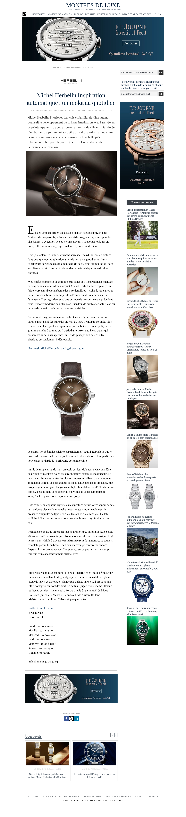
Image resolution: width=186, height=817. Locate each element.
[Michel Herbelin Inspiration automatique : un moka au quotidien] (71, 359)
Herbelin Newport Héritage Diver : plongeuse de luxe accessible (95, 775)
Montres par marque (72, 68)
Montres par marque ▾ (60, 14)
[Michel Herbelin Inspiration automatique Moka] (71, 152)
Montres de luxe (93, 5)
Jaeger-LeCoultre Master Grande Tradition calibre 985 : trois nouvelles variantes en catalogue (142, 394)
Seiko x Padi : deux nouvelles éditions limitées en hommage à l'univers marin (142, 611)
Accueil (56, 68)
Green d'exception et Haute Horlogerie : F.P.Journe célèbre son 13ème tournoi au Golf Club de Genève (142, 214)
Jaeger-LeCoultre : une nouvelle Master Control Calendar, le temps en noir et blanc (142, 348)
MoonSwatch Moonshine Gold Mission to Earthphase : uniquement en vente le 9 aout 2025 (142, 567)
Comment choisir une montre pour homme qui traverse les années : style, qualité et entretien (142, 260)
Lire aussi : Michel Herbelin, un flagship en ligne (56, 348)
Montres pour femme (108, 14)
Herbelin (89, 68)
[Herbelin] (71, 80)
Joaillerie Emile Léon (41, 608)
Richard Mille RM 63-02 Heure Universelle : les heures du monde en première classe (142, 303)
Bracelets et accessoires (136, 14)
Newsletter (92, 796)
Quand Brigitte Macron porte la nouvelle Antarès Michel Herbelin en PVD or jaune (47, 775)
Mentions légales (118, 796)
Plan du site (52, 796)
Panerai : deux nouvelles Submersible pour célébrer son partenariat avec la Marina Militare (143, 521)
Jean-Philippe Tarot (43, 110)
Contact (152, 796)
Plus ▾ (158, 14)
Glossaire (72, 796)
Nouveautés (38, 14)
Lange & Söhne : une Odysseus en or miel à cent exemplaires (142, 436)
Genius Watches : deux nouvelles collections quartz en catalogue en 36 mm (141, 477)
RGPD (139, 796)
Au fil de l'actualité (84, 14)
